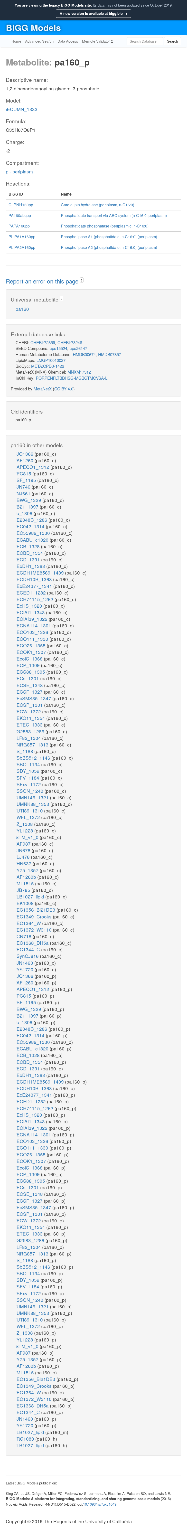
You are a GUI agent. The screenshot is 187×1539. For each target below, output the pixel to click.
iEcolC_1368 (30, 658)
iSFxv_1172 (29, 784)
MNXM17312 (79, 372)
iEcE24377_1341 (34, 586)
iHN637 (24, 863)
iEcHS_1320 (29, 605)
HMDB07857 (109, 354)
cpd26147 (78, 348)
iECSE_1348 (30, 685)
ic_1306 (25, 513)
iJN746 (24, 486)
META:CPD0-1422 (47, 366)
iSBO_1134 (28, 764)
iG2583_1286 (31, 731)
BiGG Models (33, 27)
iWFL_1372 (28, 817)
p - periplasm (19, 171)
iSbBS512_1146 (33, 757)
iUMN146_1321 (33, 797)
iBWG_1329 (29, 500)
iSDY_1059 (28, 770)
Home (16, 41)
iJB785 (23, 890)
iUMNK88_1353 (33, 804)
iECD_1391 (28, 559)
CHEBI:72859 (42, 342)
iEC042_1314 (31, 526)
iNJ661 (24, 493)
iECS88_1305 (31, 671)
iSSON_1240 (30, 790)
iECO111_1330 (32, 638)
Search (172, 41)
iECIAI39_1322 (32, 618)
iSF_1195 (26, 480)
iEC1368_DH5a (33, 942)
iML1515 (25, 883)
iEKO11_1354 (31, 718)
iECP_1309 (28, 665)
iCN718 (24, 936)
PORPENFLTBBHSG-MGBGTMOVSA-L (71, 378)
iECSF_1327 (30, 691)
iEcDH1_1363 (31, 566)
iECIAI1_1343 (31, 612)
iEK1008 (25, 903)
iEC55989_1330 (33, 532)
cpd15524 (58, 348)
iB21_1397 (28, 506)
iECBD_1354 (30, 552)
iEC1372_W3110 (34, 929)
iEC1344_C (28, 949)
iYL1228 (25, 830)
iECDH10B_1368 (34, 579)
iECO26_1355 (31, 645)
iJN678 (24, 850)
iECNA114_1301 (34, 625)
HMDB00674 (84, 354)
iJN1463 (25, 962)
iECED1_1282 (31, 592)
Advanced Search (39, 41)
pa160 (22, 308)
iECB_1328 (28, 546)
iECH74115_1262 (35, 599)
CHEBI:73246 (69, 342)
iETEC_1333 (30, 724)
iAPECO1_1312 (33, 466)
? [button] (82, 280)
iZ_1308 (25, 824)
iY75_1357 (28, 870)
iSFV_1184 (28, 777)
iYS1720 (25, 969)
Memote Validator (96, 41)
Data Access (67, 41)
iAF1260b (26, 876)
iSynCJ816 (28, 956)
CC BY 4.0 (63, 389)
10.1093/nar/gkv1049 (99, 1504)
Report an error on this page (43, 281)
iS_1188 (25, 751)
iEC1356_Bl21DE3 (36, 909)
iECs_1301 (28, 678)
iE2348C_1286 (32, 519)
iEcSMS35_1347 (34, 698)
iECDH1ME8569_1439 (40, 572)
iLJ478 (23, 856)
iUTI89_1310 (30, 810)
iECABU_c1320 (33, 539)
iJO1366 (25, 453)
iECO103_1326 (32, 632)
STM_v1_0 (28, 837)
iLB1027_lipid (30, 896)
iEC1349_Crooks (34, 916)
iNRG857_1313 (33, 744)
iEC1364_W (29, 923)
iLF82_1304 (29, 738)
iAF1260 (25, 460)
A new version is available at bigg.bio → (93, 13)
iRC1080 (25, 1438)
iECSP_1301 (30, 704)
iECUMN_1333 (21, 109)
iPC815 (24, 473)
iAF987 (24, 843)
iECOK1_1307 (31, 652)
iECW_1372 (29, 711)
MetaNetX (43, 389)
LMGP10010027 (51, 360)
